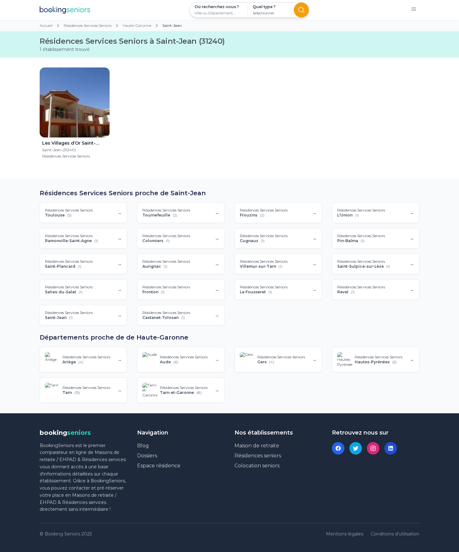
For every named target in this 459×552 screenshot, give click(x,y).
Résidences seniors (257, 456)
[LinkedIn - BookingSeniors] (390, 448)
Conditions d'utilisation (395, 534)
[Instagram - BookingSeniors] (373, 448)
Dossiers (147, 456)
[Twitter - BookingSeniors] (355, 448)
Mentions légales (344, 534)
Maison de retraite (256, 446)
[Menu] (413, 10)
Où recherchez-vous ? (217, 6)
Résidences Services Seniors (87, 25)
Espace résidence (158, 466)
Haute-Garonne (137, 25)
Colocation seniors (256, 466)
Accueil (46, 25)
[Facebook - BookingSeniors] (338, 448)
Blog (143, 446)
